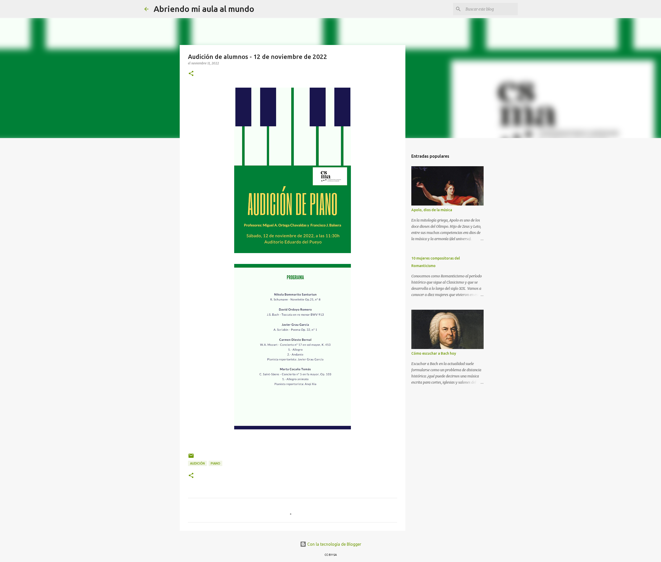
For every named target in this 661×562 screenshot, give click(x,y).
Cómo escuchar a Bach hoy (433, 353)
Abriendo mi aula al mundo (204, 8)
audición (197, 463)
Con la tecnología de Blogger (333, 544)
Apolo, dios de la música (431, 210)
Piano (215, 463)
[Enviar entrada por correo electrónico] (191, 457)
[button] (191, 73)
